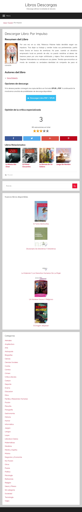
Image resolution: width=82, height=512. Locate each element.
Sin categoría (10, 490)
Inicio (5, 23)
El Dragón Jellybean (41, 326)
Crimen (7, 373)
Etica (7, 395)
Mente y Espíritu (11, 450)
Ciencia (7, 359)
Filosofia (8, 406)
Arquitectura (9, 344)
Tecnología (9, 497)
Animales (8, 340)
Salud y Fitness (10, 486)
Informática (9, 424)
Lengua (7, 432)
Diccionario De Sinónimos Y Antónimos (41, 249)
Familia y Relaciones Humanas (16, 399)
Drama (7, 388)
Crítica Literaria (10, 377)
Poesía (7, 468)
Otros (7, 464)
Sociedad (8, 494)
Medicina (8, 446)
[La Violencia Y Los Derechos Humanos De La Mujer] (41, 262)
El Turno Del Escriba (41, 224)
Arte (6, 348)
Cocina (7, 366)
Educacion (9, 391)
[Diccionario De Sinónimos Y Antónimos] (41, 237)
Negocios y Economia (13, 457)
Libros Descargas (41, 4)
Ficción (10, 23)
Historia (8, 417)
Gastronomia (10, 413)
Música (7, 453)
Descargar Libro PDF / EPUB (42, 98)
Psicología (9, 475)
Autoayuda (9, 351)
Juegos (7, 428)
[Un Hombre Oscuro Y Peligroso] (41, 287)
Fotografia (9, 410)
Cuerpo (8, 381)
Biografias (8, 355)
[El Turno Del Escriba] (41, 212)
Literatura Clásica (11, 439)
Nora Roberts (12, 78)
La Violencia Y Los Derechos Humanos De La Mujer (41, 273)
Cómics (8, 370)
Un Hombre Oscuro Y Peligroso (41, 299)
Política (7, 472)
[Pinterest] (68, 138)
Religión (8, 483)
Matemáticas (10, 443)
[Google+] (50, 138)
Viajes (7, 501)
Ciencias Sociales (11, 362)
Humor (7, 421)
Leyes (7, 435)
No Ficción (9, 461)
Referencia (9, 479)
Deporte (8, 384)
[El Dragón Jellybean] (41, 313)
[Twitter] (32, 138)
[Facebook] (13, 138)
